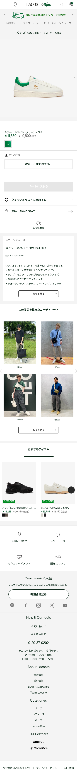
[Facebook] (25, 605)
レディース (38, 714)
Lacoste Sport (38, 726)
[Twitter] (52, 605)
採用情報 (38, 681)
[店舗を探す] (15, 4)
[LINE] (12, 605)
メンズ (38, 708)
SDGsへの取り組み (38, 687)
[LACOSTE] (38, 4)
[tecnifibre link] (38, 748)
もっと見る (38, 294)
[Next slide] (75, 78)
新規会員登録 (38, 594)
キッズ (38, 720)
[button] (71, 490)
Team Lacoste (38, 693)
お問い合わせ (38, 626)
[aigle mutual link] (38, 742)
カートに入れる (38, 186)
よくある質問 (38, 634)
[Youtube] (65, 605)
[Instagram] (38, 605)
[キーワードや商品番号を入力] (61, 4)
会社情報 (38, 675)
